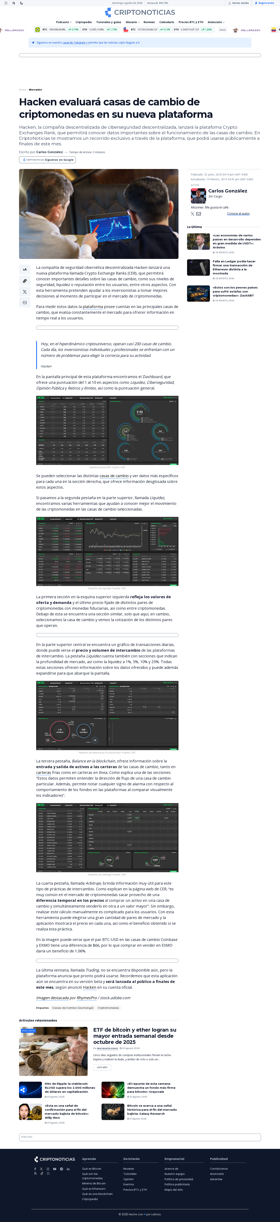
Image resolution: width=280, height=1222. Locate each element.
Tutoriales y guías (108, 22)
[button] (24, 286)
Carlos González (49, 152)
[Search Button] (14, 3)
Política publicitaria (177, 1184)
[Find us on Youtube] (54, 1169)
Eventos (128, 1184)
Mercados (35, 89)
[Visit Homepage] (140, 12)
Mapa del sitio (174, 1189)
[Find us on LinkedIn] (68, 1169)
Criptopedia (84, 22)
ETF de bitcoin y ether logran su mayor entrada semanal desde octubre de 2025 (134, 1036)
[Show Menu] (6, 3)
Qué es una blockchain (97, 1194)
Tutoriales (130, 1174)
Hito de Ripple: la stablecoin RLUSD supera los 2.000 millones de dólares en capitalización (70, 1087)
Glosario (131, 22)
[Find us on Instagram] (48, 1169)
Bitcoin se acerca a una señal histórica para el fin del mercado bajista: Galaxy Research (152, 1109)
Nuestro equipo (175, 1174)
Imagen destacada (52, 997)
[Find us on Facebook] (35, 1169)
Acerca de (171, 1169)
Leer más (104, 1066)
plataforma (93, 306)
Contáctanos (219, 1169)
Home (22, 89)
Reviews (149, 22)
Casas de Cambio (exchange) (73, 1007)
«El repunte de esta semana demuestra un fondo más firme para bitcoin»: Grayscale (151, 1087)
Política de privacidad (179, 1179)
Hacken (89, 987)
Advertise (216, 1179)
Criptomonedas (108, 1007)
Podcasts (62, 22)
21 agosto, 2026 (137, 1118)
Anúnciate (215, 22)
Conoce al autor (238, 213)
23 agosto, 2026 (131, 1048)
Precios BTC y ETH (191, 22)
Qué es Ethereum (94, 1188)
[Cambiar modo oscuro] (21, 3)
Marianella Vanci (107, 1048)
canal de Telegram (74, 42)
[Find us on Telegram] (61, 1169)
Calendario (166, 22)
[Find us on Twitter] (41, 1169)
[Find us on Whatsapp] (48, 1173)
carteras (43, 772)
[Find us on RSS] (35, 1173)
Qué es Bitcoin (91, 1169)
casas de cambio (114, 475)
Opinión (128, 1179)
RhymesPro (87, 997)
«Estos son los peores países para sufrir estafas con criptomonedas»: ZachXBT (235, 291)
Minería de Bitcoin (94, 1183)
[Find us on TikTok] (42, 1173)
